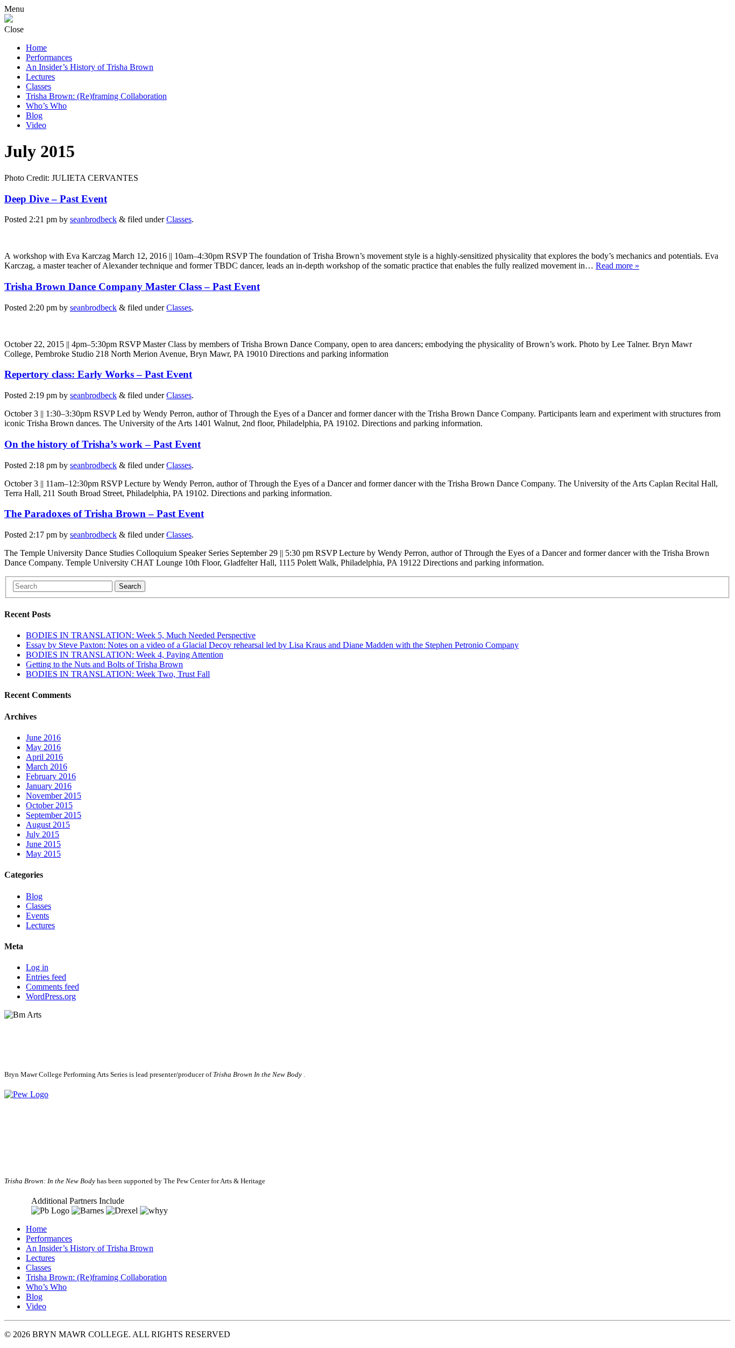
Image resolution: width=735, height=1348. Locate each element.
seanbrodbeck (93, 219)
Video (36, 125)
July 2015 (42, 834)
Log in (37, 967)
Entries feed (46, 977)
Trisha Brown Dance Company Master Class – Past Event (132, 286)
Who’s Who (46, 105)
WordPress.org (51, 996)
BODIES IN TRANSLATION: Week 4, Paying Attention (124, 654)
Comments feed (52, 986)
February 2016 (51, 776)
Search (130, 586)
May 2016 (43, 747)
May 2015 (43, 853)
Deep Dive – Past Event (55, 198)
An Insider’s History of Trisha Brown (89, 67)
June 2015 (43, 844)
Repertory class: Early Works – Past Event (98, 374)
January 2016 (49, 786)
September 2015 (53, 815)
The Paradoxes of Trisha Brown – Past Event (104, 513)
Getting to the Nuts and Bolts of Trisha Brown (104, 664)
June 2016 (43, 737)
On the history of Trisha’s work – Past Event (102, 444)
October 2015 (49, 805)
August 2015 (48, 824)
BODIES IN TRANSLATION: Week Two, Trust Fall (118, 674)
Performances (49, 57)
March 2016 (46, 766)
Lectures (40, 76)
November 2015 (53, 795)
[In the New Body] (8, 19)
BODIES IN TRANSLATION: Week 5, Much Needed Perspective (141, 635)
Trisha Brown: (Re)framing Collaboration (96, 96)
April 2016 (44, 756)
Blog (34, 115)
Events (37, 915)
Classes (38, 86)
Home (36, 47)
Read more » (617, 265)
